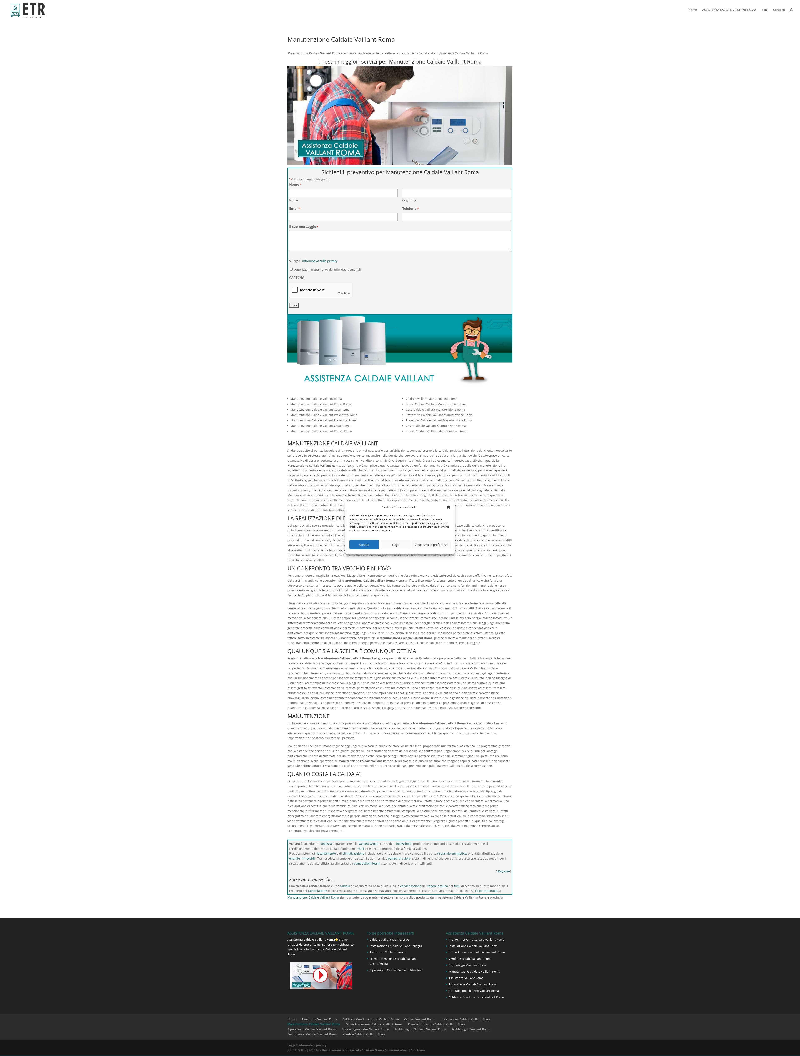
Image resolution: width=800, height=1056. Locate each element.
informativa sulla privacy (320, 261)
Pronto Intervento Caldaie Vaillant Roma (476, 939)
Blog (764, 10)
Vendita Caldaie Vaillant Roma (470, 959)
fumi (457, 886)
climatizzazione (353, 853)
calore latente (317, 891)
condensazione (410, 886)
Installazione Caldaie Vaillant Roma (473, 946)
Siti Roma (418, 1050)
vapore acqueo (437, 886)
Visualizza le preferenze (431, 544)
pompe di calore (399, 858)
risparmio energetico (451, 853)
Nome (293, 200)
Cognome (409, 200)
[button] (448, 507)
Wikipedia (503, 871)
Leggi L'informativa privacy (307, 1045)
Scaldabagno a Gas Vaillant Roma (365, 1029)
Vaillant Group (369, 844)
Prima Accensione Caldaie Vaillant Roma (477, 952)
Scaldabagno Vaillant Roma (468, 965)
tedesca (326, 844)
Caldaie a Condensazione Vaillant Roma (476, 997)
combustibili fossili (367, 863)
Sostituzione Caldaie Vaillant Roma (312, 1034)
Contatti (779, 10)
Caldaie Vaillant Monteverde (389, 939)
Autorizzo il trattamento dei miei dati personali (327, 269)
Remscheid (403, 844)
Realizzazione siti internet (340, 1050)
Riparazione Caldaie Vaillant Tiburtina (396, 970)
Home (692, 10)
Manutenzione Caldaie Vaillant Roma (313, 897)
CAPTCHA (296, 277)
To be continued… (487, 891)
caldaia (345, 886)
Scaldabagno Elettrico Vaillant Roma (474, 991)
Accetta (364, 544)
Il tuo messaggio (303, 226)
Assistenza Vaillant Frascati (388, 952)
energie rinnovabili (302, 858)
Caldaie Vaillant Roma (419, 1019)
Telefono (410, 208)
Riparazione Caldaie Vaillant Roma (473, 984)
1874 (360, 849)
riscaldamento (326, 853)
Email (295, 208)
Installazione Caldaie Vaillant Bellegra (396, 946)
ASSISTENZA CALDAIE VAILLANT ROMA (729, 10)
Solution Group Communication (385, 1050)
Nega (395, 544)
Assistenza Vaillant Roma (466, 978)
